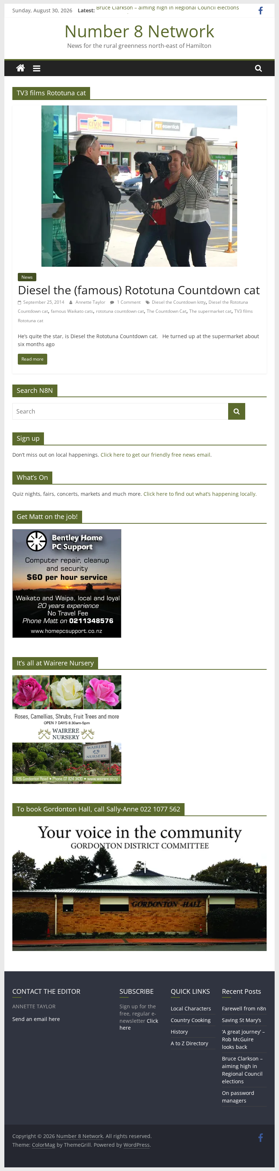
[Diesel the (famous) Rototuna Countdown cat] (139, 110)
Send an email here (36, 1019)
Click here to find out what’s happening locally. (200, 493)
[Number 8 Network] (20, 68)
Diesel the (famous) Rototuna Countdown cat (139, 290)
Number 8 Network (139, 31)
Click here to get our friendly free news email (155, 454)
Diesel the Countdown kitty (179, 302)
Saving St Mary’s (241, 1020)
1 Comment (128, 302)
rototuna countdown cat (120, 311)
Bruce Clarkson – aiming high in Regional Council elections (167, 10)
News (27, 277)
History (179, 1031)
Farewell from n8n (244, 1008)
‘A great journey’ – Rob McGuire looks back (243, 1039)
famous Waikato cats (72, 311)
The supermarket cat (210, 311)
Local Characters (191, 1008)
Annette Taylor (91, 302)
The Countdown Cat (166, 311)
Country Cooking (191, 1020)
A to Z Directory (189, 1043)
